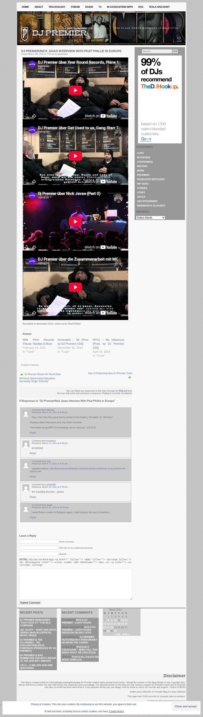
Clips (140, 153)
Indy (49, 461)
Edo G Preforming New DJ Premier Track (110, 373)
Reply (33, 432)
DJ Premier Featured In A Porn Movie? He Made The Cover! (79, 640)
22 (108, 627)
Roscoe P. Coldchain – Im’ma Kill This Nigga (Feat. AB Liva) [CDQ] (80, 650)
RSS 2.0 (123, 391)
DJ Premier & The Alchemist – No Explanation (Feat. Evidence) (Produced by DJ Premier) (38, 645)
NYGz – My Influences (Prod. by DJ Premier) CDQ (108, 343)
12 (122, 620)
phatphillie (51, 484)
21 (104, 627)
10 (115, 620)
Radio (89, 7)
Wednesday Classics (151, 205)
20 (126, 624)
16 (111, 624)
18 (119, 624)
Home (25, 7)
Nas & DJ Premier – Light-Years (76, 621)
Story (141, 192)
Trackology (57, 7)
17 (115, 624)
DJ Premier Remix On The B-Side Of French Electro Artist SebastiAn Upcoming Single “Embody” (40, 378)
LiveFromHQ (145, 162)
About (38, 7)
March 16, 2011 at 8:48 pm (55, 412)
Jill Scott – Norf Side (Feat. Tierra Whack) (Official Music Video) (38, 632)
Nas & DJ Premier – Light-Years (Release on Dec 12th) (79, 630)
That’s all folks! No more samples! (80, 658)
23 (111, 627)
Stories (142, 188)
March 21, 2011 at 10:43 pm (55, 507)
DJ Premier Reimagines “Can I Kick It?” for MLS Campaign (35, 623)
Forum (75, 7)
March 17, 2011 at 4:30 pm (55, 443)
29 (108, 631)
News (140, 170)
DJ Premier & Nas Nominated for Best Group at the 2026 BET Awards (38, 658)
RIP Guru (143, 183)
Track (141, 197)
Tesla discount (159, 7)
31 (115, 631)
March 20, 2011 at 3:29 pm (55, 487)
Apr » (125, 634)
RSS (140, 7)
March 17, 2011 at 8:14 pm (55, 463)
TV (100, 7)
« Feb (117, 634)
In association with (120, 7)
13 (126, 620)
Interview (35, 365)
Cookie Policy (116, 711)
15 (108, 624)
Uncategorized (147, 201)
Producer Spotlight (151, 179)
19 (122, 624)
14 (104, 624)
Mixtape (142, 166)
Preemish (143, 175)
